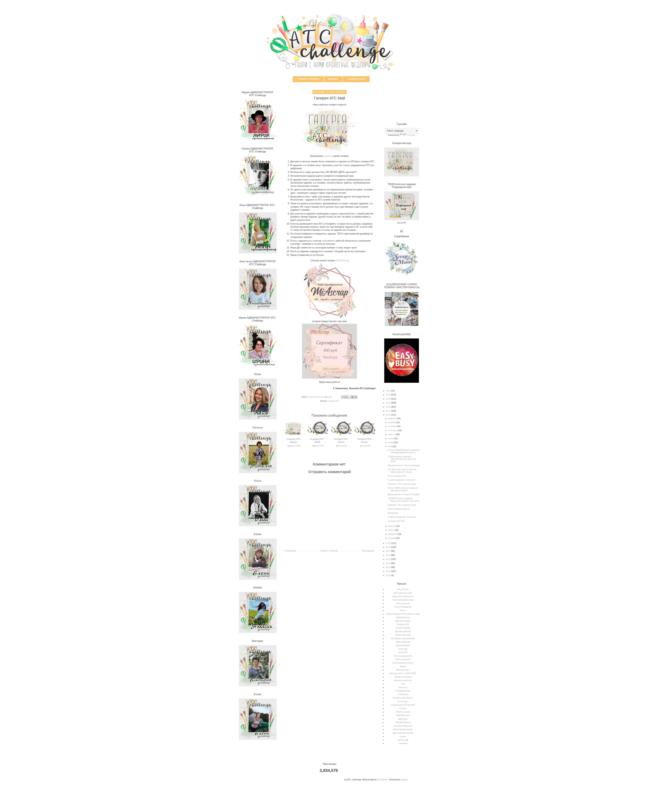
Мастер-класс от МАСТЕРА (403, 673)
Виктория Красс (403, 621)
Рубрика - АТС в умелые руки (402, 484)
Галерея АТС (333, 401)
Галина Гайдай (403, 628)
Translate (411, 135)
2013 (388, 567)
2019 (388, 543)
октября (392, 426)
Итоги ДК (402, 649)
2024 (388, 399)
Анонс (403, 610)
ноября (392, 422)
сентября (393, 430)
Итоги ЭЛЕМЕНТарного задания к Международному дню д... (403, 451)
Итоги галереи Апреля (399, 509)
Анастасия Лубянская (403, 596)
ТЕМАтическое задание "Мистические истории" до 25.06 (402, 459)
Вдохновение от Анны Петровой (404, 494)
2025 (388, 395)
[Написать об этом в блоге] (346, 397)
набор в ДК (403, 740)
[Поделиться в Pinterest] (356, 397)
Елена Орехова (403, 635)
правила (328, 156)
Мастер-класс (403, 670)
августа (392, 434)
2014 (388, 563)
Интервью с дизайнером (403, 638)
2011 (388, 575)
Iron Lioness (403, 589)
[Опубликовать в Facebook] (352, 397)
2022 (388, 407)
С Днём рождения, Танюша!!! (402, 517)
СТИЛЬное (403, 694)
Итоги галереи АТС (403, 656)
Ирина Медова (403, 642)
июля (391, 438)
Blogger (404, 779)
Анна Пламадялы (403, 607)
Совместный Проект (403, 698)
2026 (388, 391)
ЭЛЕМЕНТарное (403, 722)
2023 (388, 403)
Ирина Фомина (403, 645)
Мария (403, 666)
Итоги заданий (403, 659)
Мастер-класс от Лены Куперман (404, 465)
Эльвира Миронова (403, 726)
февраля (392, 534)
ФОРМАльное (403, 715)
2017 (388, 551)
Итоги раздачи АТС (397, 476)
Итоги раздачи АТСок (402, 663)
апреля (392, 526)
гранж (403, 736)
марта (391, 530)
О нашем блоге (356, 79)
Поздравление (403, 691)
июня (391, 442)
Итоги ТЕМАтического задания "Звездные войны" (403, 489)
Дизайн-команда (403, 631)
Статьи (402, 708)
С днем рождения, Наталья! (401, 480)
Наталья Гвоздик (403, 677)
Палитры (402, 687)
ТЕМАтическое (403, 712)
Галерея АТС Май (396, 521)
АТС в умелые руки (403, 593)
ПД (402, 684)
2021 (388, 411)
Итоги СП (403, 652)
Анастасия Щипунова (402, 600)
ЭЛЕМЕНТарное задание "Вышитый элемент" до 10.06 (403, 499)
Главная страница (308, 79)
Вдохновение (402, 617)
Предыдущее (368, 551)
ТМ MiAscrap (342, 260)
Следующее (290, 551)
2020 (388, 415)
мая (390, 446)
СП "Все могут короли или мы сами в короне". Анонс (402, 470)
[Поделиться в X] (349, 397)
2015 (388, 559)
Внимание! (393, 513)
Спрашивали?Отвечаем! (403, 705)
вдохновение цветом (403, 733)
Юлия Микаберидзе (403, 729)
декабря (392, 418)
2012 (388, 571)
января (392, 538)
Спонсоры (403, 701)
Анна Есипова (403, 603)
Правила (333, 79)
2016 (388, 555)
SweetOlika (382, 779)
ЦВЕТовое (403, 719)
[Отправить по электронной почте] (343, 397)
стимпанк (402, 743)
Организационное (403, 680)
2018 (388, 547)
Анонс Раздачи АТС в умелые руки (403, 614)
